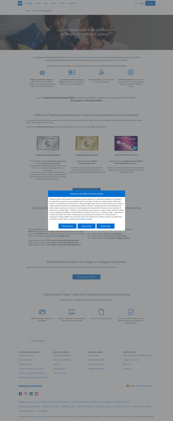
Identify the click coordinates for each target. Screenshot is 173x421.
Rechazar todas (67, 226)
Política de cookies (86, 219)
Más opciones (87, 226)
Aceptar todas (105, 226)
